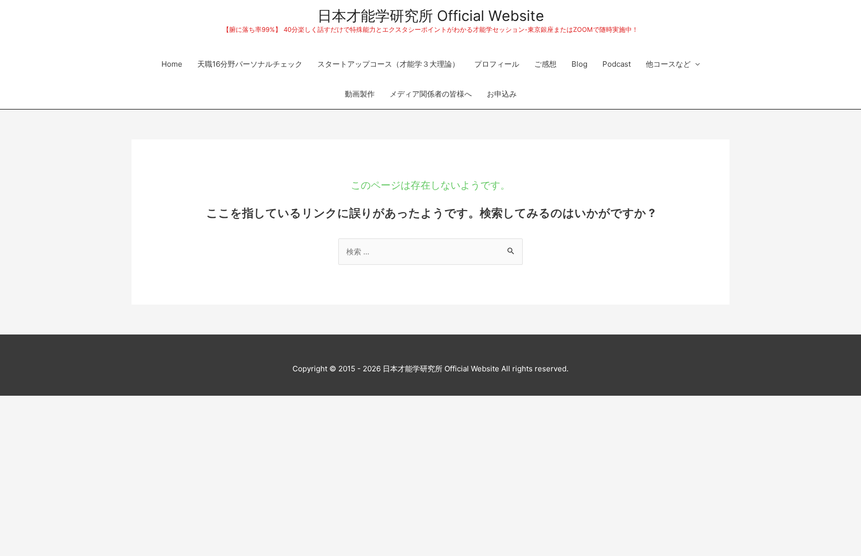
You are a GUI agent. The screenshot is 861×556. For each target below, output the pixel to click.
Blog (579, 64)
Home (171, 64)
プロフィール (496, 64)
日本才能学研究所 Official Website (430, 15)
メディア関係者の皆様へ (431, 94)
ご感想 (545, 64)
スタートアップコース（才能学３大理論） (388, 64)
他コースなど (668, 64)
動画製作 (360, 94)
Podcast (616, 64)
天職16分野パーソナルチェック (249, 64)
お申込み (502, 94)
